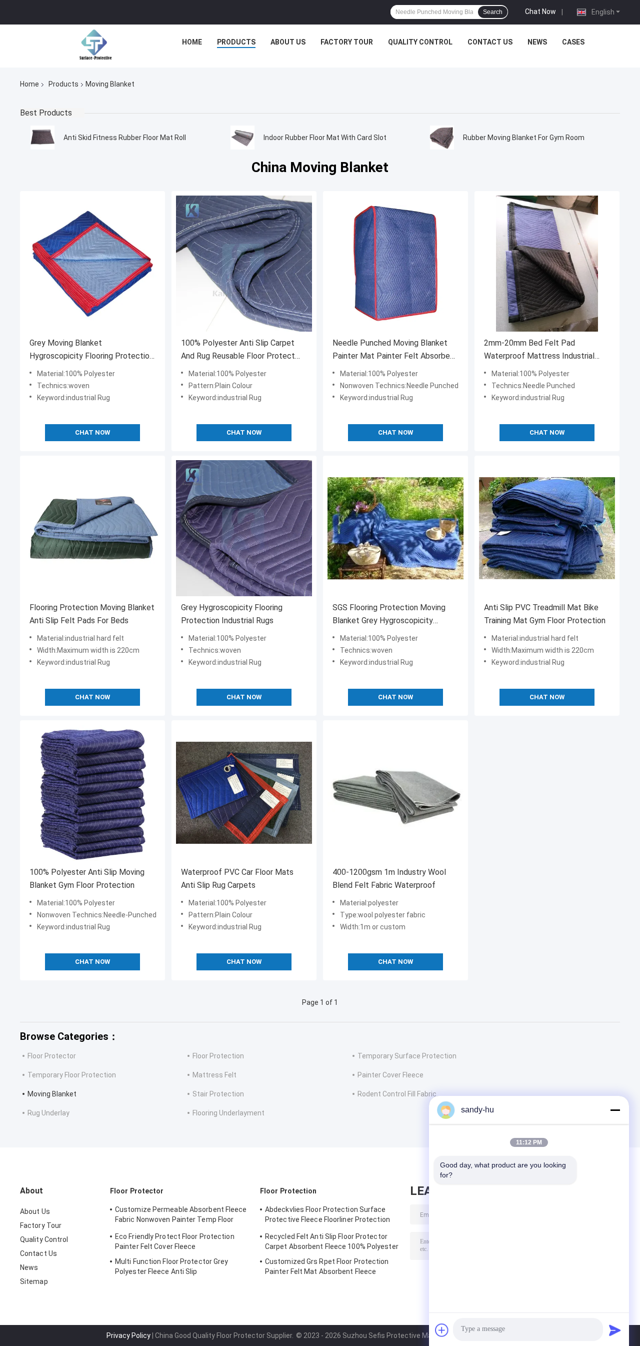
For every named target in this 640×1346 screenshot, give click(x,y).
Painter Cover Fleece (391, 1075)
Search (492, 12)
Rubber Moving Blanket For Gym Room (523, 138)
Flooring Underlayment (228, 1113)
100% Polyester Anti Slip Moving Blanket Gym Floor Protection (87, 878)
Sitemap (34, 1281)
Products (236, 42)
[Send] (615, 1330)
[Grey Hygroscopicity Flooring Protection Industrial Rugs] (244, 528)
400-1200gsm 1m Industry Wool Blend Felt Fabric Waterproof (389, 878)
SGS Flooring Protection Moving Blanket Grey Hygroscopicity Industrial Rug (389, 615)
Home (192, 42)
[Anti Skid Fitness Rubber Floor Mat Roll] (42, 138)
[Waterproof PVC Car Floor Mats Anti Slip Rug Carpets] (244, 793)
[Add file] (442, 1330)
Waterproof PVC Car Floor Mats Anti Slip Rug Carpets (237, 878)
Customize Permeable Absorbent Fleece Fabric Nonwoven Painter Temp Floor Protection (181, 1215)
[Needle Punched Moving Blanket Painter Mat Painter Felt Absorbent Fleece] (396, 264)
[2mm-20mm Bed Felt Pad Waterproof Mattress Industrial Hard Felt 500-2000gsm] (547, 264)
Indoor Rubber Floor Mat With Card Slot (325, 138)
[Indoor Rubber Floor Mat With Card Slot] (242, 138)
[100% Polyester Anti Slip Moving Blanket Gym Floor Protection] (92, 793)
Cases (573, 42)
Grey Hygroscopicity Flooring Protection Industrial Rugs (231, 614)
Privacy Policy (128, 1335)
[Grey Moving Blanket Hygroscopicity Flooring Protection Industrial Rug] (92, 264)
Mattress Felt (214, 1075)
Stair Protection (218, 1094)
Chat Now (540, 12)
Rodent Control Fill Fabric (397, 1094)
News (537, 42)
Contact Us (490, 42)
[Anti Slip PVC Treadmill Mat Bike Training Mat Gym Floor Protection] (547, 528)
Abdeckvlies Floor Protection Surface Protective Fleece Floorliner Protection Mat (327, 1215)
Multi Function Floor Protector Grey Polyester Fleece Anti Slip (171, 1266)
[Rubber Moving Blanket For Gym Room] (442, 138)
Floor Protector (52, 1056)
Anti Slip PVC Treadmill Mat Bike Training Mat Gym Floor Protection (545, 614)
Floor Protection (218, 1056)
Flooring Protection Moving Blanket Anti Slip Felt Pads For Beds (92, 614)
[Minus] (615, 1110)
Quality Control (420, 42)
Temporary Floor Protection (72, 1075)
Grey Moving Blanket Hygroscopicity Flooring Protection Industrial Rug (92, 350)
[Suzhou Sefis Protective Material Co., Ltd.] (95, 45)
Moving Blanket (52, 1094)
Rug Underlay (49, 1113)
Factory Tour (346, 42)
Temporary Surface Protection (407, 1056)
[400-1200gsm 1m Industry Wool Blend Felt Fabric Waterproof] (396, 793)
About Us (288, 42)
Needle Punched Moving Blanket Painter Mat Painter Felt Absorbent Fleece (395, 350)
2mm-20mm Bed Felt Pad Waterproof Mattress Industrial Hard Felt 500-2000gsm (539, 350)
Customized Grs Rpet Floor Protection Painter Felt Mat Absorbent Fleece (327, 1266)
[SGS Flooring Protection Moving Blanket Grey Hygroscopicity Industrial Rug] (396, 528)
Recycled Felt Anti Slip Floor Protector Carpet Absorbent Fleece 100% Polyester (331, 1241)
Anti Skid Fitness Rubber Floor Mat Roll (125, 138)
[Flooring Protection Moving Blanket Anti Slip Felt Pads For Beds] (92, 528)
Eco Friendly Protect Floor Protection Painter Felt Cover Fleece (174, 1241)
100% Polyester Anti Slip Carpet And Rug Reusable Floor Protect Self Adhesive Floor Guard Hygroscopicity (238, 350)
